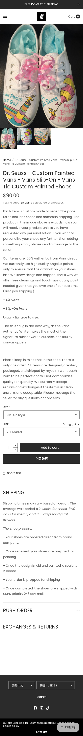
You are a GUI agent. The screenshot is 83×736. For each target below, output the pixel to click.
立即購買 (41, 459)
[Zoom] (41, 76)
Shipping (26, 203)
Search (42, 697)
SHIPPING (14, 492)
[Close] (79, 4)
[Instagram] (41, 708)
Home (7, 160)
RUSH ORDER (18, 610)
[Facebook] (35, 708)
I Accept (41, 732)
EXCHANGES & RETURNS (30, 626)
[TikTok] (48, 708)
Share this (14, 473)
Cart (71, 16)
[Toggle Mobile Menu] (7, 16)
